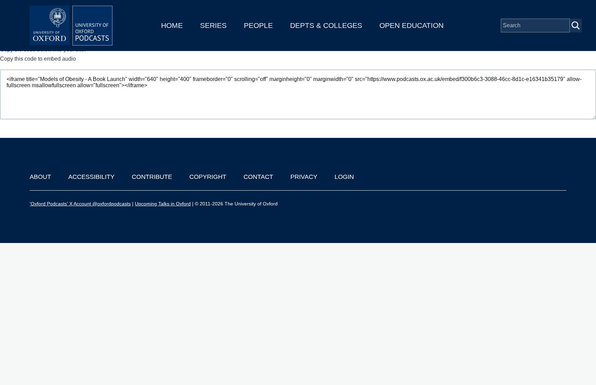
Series (213, 25)
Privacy (303, 176)
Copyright (207, 176)
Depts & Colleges (326, 25)
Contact (258, 176)
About (40, 176)
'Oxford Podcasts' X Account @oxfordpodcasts (80, 203)
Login (344, 176)
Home (172, 25)
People (258, 25)
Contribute (152, 176)
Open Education (411, 25)
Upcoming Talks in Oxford (163, 203)
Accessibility (91, 176)
